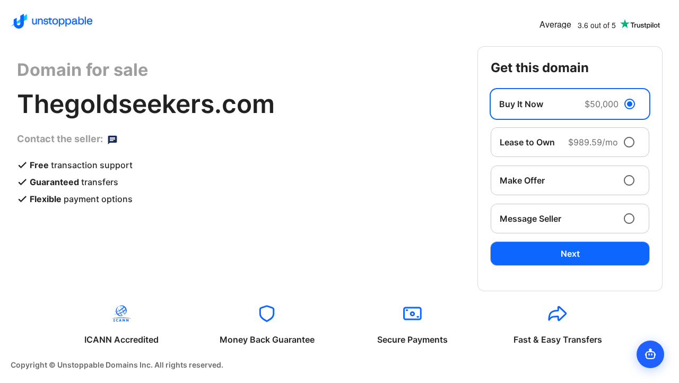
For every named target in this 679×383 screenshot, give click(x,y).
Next (570, 253)
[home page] (52, 21)
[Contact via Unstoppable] (112, 139)
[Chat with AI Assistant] (650, 354)
